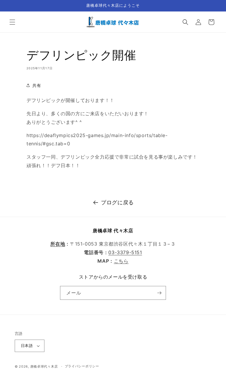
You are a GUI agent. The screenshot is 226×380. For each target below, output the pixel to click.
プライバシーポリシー (82, 366)
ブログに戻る (117, 202)
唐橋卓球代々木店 (44, 366)
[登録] (159, 293)
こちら (121, 261)
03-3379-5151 (125, 252)
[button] (12, 22)
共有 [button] (36, 85)
